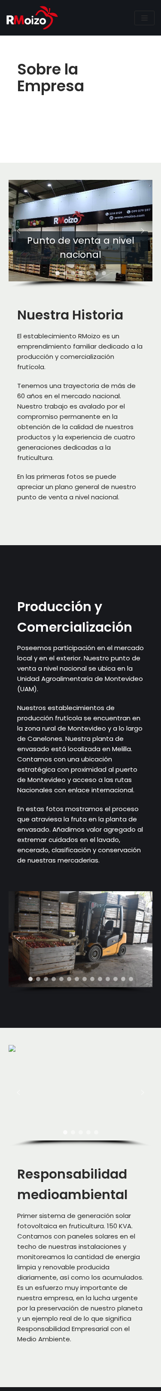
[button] (18, 230)
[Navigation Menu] (144, 18)
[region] (80, 234)
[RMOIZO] (32, 18)
